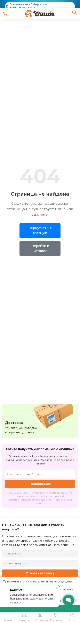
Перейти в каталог (40, 248)
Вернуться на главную (40, 230)
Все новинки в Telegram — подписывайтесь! (28, 6)
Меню (8, 620)
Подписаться (40, 484)
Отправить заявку (40, 573)
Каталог (24, 620)
